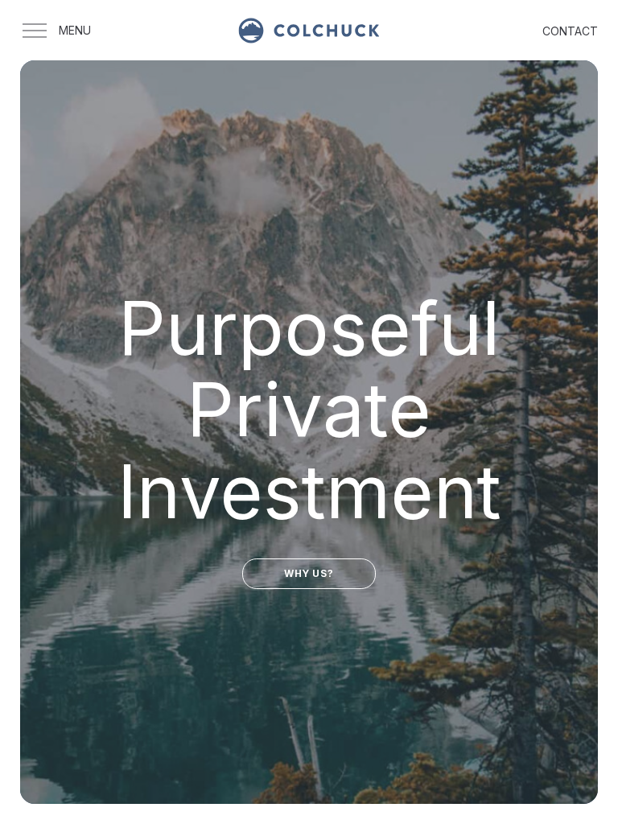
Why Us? (309, 573)
